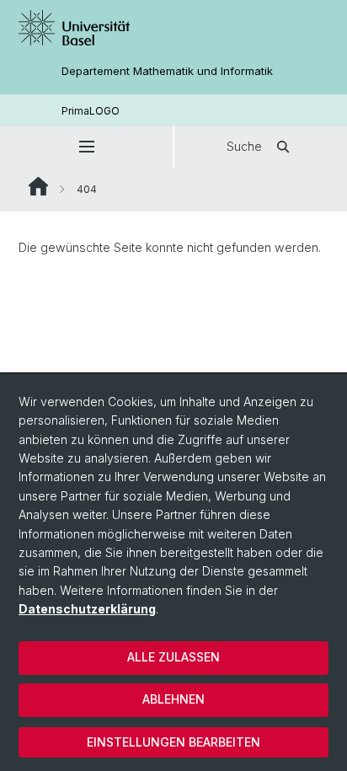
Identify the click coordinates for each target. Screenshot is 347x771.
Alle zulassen (173, 657)
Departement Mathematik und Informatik (167, 71)
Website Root (38, 186)
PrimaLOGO (90, 110)
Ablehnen (173, 699)
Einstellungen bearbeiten (173, 742)
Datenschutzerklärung (87, 609)
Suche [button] (244, 146)
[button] (86, 146)
